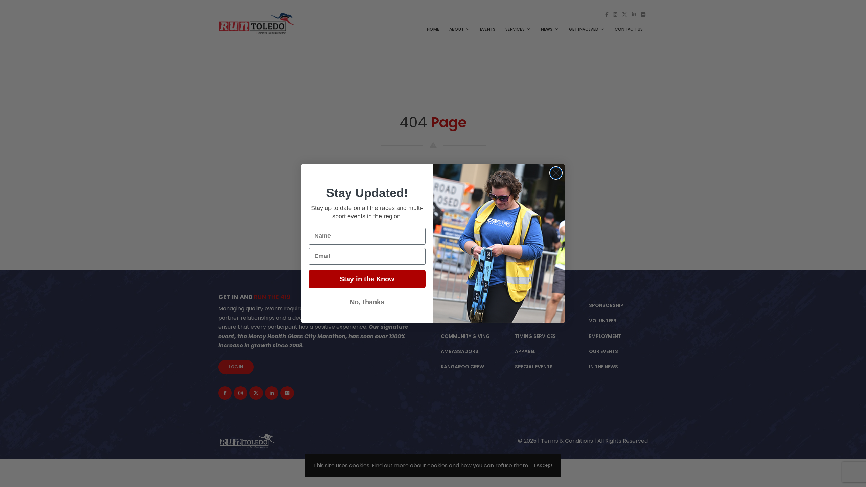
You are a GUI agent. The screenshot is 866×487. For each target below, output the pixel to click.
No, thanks (367, 302)
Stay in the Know (367, 279)
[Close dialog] (556, 173)
